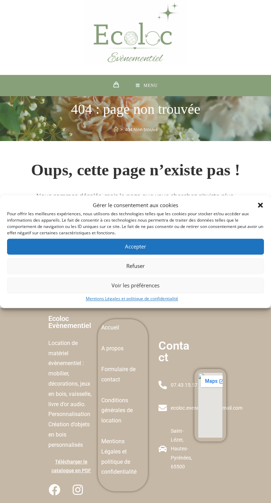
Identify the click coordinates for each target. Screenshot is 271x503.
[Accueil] (116, 129)
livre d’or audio (66, 404)
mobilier (58, 373)
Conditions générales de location (117, 410)
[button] (260, 205)
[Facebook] (54, 490)
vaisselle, (80, 394)
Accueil (110, 327)
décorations (63, 383)
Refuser (135, 265)
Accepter (135, 246)
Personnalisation (69, 414)
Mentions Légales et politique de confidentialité (132, 299)
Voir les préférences (135, 285)
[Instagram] (77, 490)
